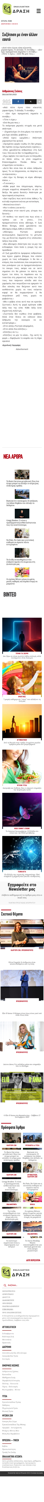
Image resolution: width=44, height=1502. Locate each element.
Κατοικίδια (6, 1374)
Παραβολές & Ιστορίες (11, 1380)
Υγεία (4, 1396)
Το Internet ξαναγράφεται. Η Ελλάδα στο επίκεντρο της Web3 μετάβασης (22, 832)
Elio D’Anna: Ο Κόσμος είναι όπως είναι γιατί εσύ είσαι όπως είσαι (22, 1014)
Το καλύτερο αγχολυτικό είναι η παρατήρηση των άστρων (12, 1244)
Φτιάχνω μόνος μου (10, 1430)
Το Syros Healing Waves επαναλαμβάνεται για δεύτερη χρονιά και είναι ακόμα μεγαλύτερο (32, 1246)
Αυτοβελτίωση (32, 1175)
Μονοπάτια (6, 1339)
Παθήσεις (6, 1405)
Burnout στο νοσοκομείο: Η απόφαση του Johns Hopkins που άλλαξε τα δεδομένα (21, 503)
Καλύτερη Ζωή (16, 950)
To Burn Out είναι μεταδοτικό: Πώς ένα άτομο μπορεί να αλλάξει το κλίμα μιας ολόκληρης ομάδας (22, 483)
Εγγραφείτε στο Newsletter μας (22, 887)
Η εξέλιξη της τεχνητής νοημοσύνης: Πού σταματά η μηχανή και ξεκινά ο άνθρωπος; (22, 875)
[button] (39, 11)
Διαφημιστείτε (8, 1300)
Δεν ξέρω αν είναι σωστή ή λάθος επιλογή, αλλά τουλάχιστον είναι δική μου (22, 657)
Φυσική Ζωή (7, 1415)
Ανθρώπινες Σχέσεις (9, 24)
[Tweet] (31, 101)
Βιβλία (32, 1204)
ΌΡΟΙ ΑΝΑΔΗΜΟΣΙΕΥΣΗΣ (11, 1312)
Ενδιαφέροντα (12, 1204)
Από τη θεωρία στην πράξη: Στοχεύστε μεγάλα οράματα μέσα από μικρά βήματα (22, 743)
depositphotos (8, 1291)
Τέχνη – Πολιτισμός (10, 1386)
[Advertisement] (22, 374)
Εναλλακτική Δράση (9, 95)
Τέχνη (10, 21)
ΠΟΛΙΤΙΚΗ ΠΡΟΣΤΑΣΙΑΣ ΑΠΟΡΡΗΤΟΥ (22, 903)
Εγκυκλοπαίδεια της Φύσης (14, 1424)
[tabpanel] (22, 526)
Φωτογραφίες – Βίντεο (11, 1389)
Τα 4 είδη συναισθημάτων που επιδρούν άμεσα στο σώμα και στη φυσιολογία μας (20, 561)
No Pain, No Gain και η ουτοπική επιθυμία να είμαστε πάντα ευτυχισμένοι (20, 542)
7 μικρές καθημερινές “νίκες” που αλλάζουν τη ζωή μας (22, 700)
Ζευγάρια (4, 21)
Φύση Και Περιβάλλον (11, 1434)
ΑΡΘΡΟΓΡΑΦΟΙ (7, 1294)
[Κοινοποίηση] (18, 101)
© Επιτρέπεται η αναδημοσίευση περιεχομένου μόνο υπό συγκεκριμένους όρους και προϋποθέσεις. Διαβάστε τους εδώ (20, 1318)
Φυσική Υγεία (7, 1411)
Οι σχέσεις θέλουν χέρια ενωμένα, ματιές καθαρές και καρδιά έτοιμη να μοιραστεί (21, 581)
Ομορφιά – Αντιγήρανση (12, 1427)
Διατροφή (6, 1347)
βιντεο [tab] (9, 595)
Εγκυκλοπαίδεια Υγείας (11, 1402)
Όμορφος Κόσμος (10, 1365)
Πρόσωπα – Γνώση (10, 1440)
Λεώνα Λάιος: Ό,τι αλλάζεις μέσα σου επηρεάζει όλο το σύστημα (22, 1065)
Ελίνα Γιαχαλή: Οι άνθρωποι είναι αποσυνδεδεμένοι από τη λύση (22, 963)
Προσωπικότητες (27, 950)
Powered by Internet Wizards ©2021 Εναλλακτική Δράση (25, 1473)
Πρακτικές (6, 1342)
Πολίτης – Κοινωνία (10, 1383)
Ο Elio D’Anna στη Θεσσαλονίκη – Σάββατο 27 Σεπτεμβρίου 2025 (22, 1116)
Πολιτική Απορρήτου (10, 1306)
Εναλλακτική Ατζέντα (12, 1456)
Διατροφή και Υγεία (10, 1356)
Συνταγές (6, 1359)
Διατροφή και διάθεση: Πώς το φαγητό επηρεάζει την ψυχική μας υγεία (22, 789)
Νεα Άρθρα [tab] (13, 457)
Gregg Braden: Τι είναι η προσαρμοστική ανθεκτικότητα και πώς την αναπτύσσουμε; (21, 522)
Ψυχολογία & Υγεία (32, 1145)
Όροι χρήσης (7, 1303)
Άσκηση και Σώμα (9, 1421)
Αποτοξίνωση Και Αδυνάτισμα (14, 1353)
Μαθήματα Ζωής (8, 1377)
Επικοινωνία (7, 1309)
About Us (6, 1297)
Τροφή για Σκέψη (9, 1452)
